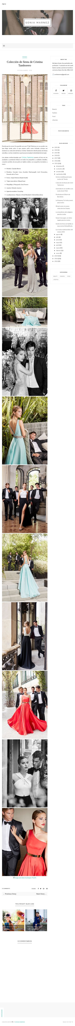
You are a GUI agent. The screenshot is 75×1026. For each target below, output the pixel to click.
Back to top (67, 1022)
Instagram (71, 93)
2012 (56, 261)
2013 (56, 258)
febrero (58, 250)
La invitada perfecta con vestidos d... (11, 928)
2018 (56, 155)
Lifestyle (55, 120)
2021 (56, 147)
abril (57, 245)
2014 (56, 256)
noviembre (59, 169)
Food (53, 116)
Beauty (54, 109)
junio (57, 240)
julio (57, 237)
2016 (56, 161)
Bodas (25, 57)
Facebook (55, 93)
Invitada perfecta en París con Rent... (34, 928)
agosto (58, 234)
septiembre (59, 174)
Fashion (54, 113)
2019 (56, 152)
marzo (58, 248)
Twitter (64, 93)
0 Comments (6, 888)
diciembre (59, 166)
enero (58, 253)
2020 (56, 150)
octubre (58, 171)
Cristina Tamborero (28, 157)
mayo (57, 242)
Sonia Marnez (20, 1022)
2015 (56, 163)
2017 (56, 158)
